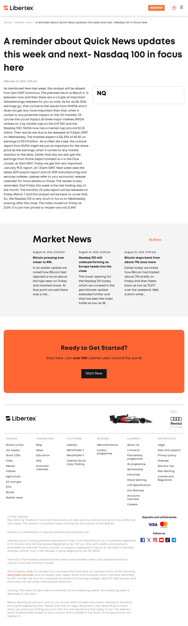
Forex (9, 461)
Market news (23, 22)
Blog (39, 445)
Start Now (94, 373)
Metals (10, 466)
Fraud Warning (136, 480)
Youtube (161, 540)
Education (43, 455)
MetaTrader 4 (75, 450)
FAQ (38, 461)
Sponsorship (135, 469)
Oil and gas (13, 482)
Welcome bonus (107, 445)
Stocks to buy (15, 445)
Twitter (149, 540)
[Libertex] (19, 8)
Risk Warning (166, 471)
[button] (182, 8)
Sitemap (163, 461)
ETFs (8, 487)
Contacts (133, 450)
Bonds (10, 492)
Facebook (142, 540)
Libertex (72, 445)
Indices (10, 471)
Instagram (155, 540)
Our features (135, 490)
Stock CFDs (13, 455)
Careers (132, 504)
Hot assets (13, 450)
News (39, 450)
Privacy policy (167, 455)
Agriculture (13, 477)
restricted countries (20, 575)
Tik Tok (167, 540)
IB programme (136, 464)
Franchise (133, 475)
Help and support (169, 450)
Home (7, 22)
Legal (161, 445)
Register (156, 8)
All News (155, 239)
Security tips (166, 466)
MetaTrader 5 (75, 455)
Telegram (174, 540)
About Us (133, 445)
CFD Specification (139, 485)
